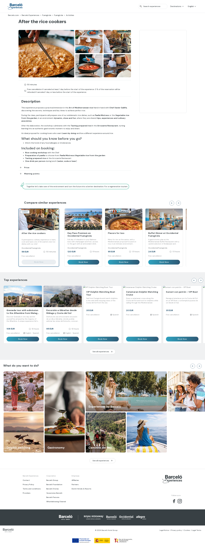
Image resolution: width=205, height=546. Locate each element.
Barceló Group (52, 480)
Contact (26, 480)
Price (26, 167)
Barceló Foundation (54, 484)
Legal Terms (196, 530)
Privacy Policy (28, 484)
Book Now (38, 262)
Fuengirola (46, 15)
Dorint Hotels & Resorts (81, 489)
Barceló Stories (52, 489)
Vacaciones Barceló (54, 493)
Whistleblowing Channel (56, 501)
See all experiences (101, 351)
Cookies (187, 530)
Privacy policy (176, 530)
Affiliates (75, 480)
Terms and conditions (32, 489)
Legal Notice (164, 530)
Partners (75, 484)
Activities (70, 15)
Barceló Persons (52, 497)
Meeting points (32, 173)
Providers (26, 493)
